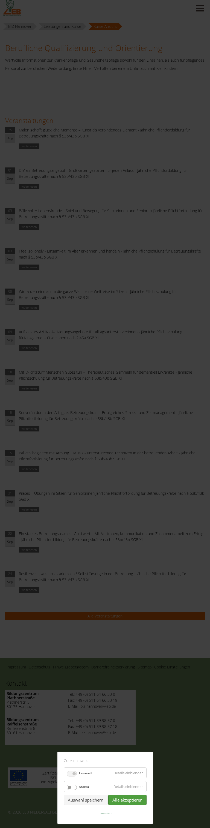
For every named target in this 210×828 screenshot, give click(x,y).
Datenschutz (105, 813)
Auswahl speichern (85, 800)
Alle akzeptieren (127, 800)
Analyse (84, 786)
